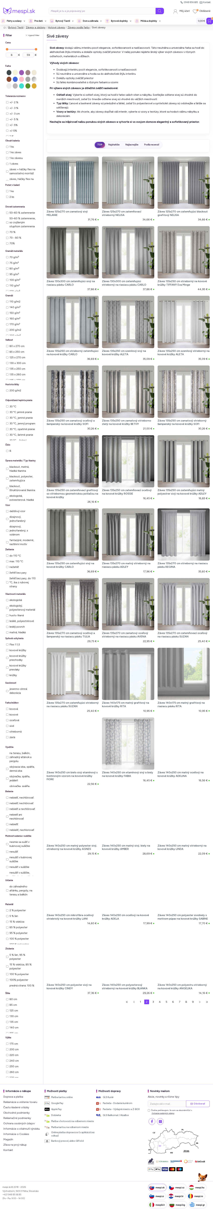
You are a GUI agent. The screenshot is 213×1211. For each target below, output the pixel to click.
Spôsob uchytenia (14, 638)
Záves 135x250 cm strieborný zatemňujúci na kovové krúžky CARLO (73, 352)
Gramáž (9, 295)
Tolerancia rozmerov (15, 96)
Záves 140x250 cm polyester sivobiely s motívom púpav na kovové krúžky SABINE (183, 917)
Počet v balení (12, 185)
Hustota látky (12, 384)
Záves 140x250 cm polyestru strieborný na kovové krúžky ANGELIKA (182, 986)
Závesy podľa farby (79, 27)
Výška (8, 1037)
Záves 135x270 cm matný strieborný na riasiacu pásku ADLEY (126, 565)
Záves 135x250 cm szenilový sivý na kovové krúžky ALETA (124, 352)
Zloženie (9, 948)
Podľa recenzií (151, 144)
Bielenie (9, 791)
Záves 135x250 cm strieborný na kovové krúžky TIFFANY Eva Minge (182, 283)
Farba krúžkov (12, 702)
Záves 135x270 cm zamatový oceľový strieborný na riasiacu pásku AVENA (125, 634)
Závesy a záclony (35, 27)
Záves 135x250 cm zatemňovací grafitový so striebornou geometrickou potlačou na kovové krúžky (72, 494)
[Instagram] (160, 1121)
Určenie (9, 880)
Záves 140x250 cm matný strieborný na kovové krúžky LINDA (182, 847)
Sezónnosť (10, 683)
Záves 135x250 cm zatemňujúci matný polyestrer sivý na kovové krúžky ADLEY (182, 492)
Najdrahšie (113, 144)
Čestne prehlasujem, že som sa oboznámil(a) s (171, 1111)
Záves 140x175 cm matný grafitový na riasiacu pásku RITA (181, 704)
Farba (8, 66)
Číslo (7, 445)
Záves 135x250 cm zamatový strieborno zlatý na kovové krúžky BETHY (126, 422)
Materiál (9, 904)
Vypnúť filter (33, 35)
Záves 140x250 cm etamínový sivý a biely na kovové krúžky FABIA (127, 774)
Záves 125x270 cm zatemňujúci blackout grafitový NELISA (183, 213)
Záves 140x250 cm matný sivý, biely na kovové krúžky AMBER (126, 847)
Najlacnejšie (131, 144)
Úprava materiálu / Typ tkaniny (20, 460)
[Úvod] (4, 28)
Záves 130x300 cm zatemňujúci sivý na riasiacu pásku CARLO (71, 283)
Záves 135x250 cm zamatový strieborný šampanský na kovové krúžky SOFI (182, 422)
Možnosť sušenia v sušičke (18, 836)
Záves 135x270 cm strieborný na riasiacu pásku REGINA (183, 565)
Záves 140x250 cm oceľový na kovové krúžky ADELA (125, 917)
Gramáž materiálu (14, 251)
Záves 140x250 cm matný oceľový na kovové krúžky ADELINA (181, 774)
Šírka (7, 993)
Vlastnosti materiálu (15, 594)
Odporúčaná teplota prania (18, 400)
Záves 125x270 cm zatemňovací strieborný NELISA (121, 213)
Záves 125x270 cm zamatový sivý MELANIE (67, 213)
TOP (99, 144)
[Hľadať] (160, 11)
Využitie (9, 747)
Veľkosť (9, 340)
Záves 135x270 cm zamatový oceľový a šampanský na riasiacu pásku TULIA (71, 634)
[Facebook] (152, 1121)
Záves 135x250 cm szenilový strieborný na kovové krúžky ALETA (184, 352)
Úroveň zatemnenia (15, 206)
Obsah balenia (12, 140)
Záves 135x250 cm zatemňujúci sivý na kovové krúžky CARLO (70, 565)
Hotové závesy (56, 27)
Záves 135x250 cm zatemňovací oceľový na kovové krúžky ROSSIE (127, 492)
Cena (8, 42)
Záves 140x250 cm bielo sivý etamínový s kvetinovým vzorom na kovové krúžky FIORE (72, 776)
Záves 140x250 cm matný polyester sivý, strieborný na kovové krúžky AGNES (72, 847)
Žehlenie (9, 549)
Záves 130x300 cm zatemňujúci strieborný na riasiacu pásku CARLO (124, 283)
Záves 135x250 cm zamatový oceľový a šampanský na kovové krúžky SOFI (71, 422)
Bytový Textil (15, 27)
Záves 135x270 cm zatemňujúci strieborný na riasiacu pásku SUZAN (73, 704)
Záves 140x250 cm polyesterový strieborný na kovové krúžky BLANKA (124, 986)
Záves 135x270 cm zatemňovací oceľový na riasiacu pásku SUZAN (182, 634)
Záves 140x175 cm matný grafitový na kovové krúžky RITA (125, 704)
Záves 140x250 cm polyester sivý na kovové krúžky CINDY (69, 986)
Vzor (7, 505)
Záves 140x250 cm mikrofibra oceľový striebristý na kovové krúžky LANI (70, 917)
